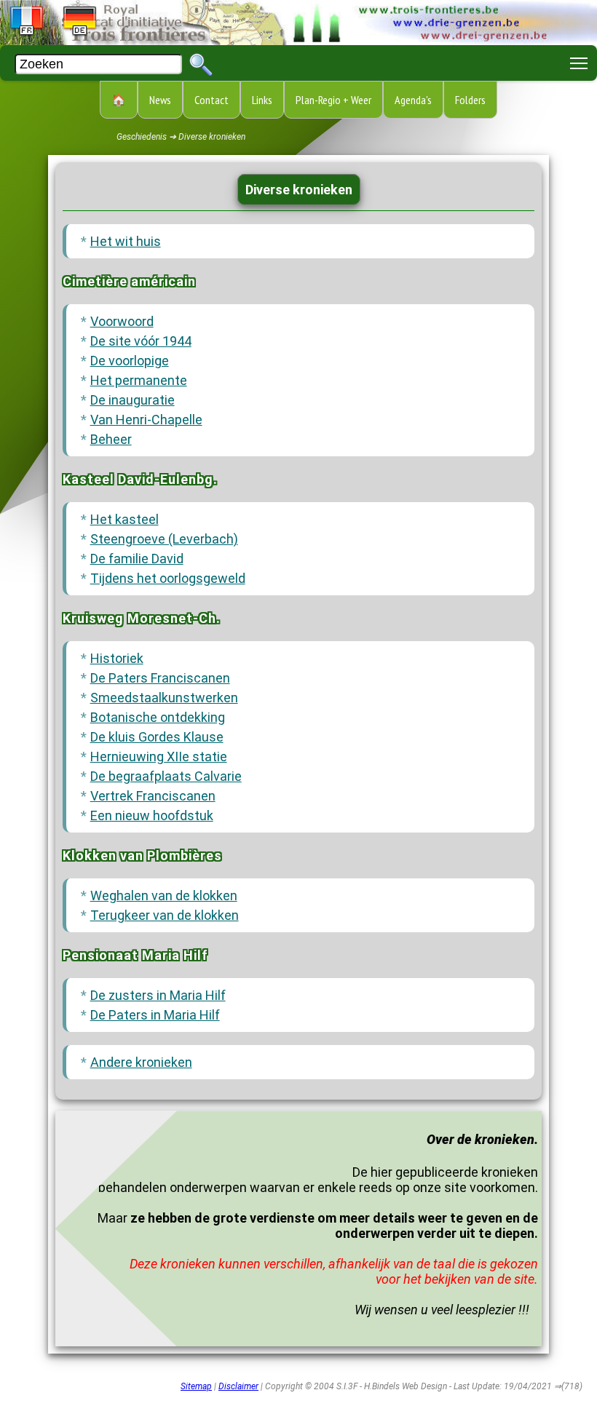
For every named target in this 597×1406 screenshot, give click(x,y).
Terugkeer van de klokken (164, 915)
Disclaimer (238, 1386)
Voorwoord (122, 321)
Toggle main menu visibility (579, 63)
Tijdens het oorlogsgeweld (167, 578)
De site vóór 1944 (140, 341)
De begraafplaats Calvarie (166, 776)
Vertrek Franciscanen (153, 795)
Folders (470, 99)
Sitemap (196, 1386)
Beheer (111, 439)
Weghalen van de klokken (163, 895)
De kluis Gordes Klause (157, 736)
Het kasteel (124, 519)
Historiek (116, 658)
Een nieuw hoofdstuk (151, 815)
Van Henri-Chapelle (146, 419)
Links (262, 99)
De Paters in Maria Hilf (155, 1014)
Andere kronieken (141, 1062)
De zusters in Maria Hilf (158, 995)
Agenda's (413, 99)
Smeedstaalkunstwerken (164, 697)
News (160, 99)
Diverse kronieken (298, 189)
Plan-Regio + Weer (333, 99)
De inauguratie (132, 400)
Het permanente (138, 380)
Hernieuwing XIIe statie (158, 756)
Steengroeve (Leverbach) (164, 539)
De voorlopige (129, 360)
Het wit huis (125, 241)
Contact (211, 99)
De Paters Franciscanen (160, 678)
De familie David (136, 558)
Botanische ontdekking (157, 717)
